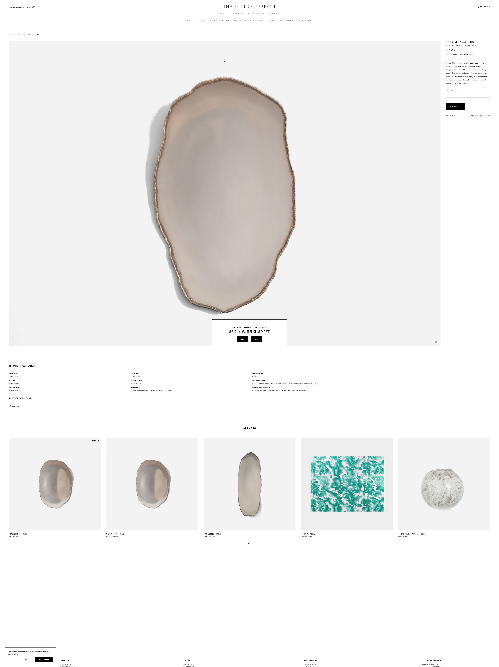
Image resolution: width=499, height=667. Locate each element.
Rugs (261, 21)
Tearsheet (15, 406)
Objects (237, 21)
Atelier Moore (472, 45)
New (188, 21)
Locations (274, 13)
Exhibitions (237, 13)
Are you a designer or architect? (22, 7)
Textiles (271, 21)
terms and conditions (291, 390)
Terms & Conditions (480, 116)
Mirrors (225, 21)
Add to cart (455, 106)
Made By (224, 13)
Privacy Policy (13, 655)
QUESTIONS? (451, 116)
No (256, 339)
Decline (28, 659)
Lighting (213, 21)
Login (487, 7)
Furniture (199, 21)
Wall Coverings (287, 21)
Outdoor (249, 21)
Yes (242, 339)
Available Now (306, 21)
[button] (248, 543)
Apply (455, 54)
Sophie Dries (454, 45)
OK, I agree (44, 659)
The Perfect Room (255, 13)
